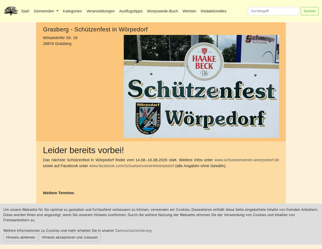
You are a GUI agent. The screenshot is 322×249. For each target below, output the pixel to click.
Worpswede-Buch (162, 11)
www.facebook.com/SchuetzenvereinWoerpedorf (131, 166)
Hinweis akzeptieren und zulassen (70, 237)
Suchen (310, 11)
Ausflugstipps (131, 11)
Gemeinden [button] (44, 11)
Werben (189, 11)
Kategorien (72, 11)
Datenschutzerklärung (133, 230)
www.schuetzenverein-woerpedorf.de (246, 160)
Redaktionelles (213, 11)
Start (25, 11)
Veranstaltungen (100, 11)
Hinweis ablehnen (20, 237)
